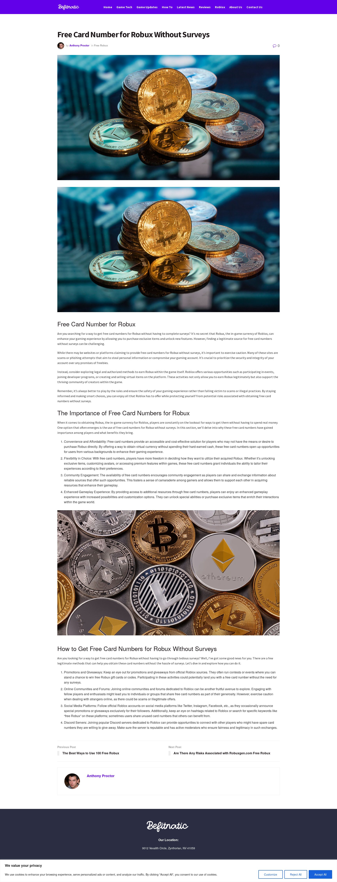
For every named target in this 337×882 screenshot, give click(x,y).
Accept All (320, 874)
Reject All (296, 874)
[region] (168, 871)
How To (167, 7)
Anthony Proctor (79, 45)
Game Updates (147, 7)
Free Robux (101, 45)
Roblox (220, 7)
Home (108, 7)
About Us (235, 7)
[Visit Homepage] (69, 7)
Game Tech (124, 7)
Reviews (205, 7)
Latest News (186, 7)
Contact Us (255, 7)
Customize (270, 874)
